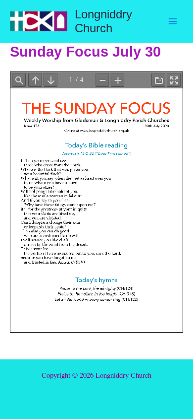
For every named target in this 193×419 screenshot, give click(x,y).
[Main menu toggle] (172, 21)
